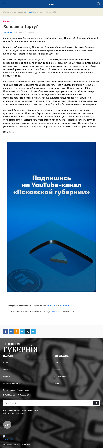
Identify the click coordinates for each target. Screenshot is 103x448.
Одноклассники (60, 376)
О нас (5, 363)
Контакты (6, 376)
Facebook (51, 305)
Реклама (6, 369)
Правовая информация (12, 383)
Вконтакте (64, 305)
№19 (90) (29, 12)
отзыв (54, 311)
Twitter (56, 383)
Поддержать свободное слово (16, 390)
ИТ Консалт (24, 444)
